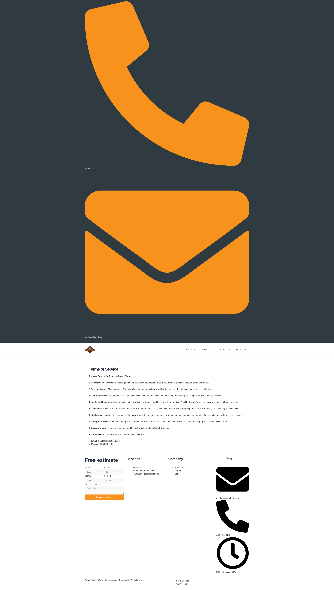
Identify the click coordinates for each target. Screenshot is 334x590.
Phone (108, 476)
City (106, 468)
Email (88, 476)
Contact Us (224, 350)
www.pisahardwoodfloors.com (149, 383)
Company (175, 459)
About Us (241, 350)
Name (88, 468)
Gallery (207, 350)
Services (191, 350)
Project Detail (94, 484)
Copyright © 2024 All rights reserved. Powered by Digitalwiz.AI (113, 580)
